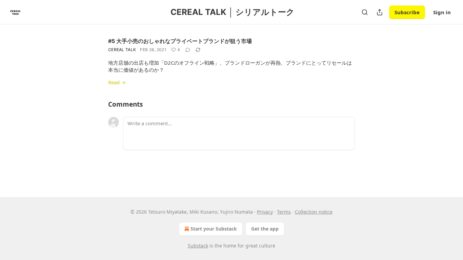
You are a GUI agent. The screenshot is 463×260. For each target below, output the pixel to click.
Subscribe (407, 12)
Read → (117, 82)
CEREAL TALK (122, 49)
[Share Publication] (379, 12)
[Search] (364, 12)
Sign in (442, 12)
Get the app (265, 228)
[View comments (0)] (187, 50)
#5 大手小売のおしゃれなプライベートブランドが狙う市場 (180, 41)
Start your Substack (213, 228)
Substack (198, 245)
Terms (284, 212)
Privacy (265, 212)
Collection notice (314, 212)
